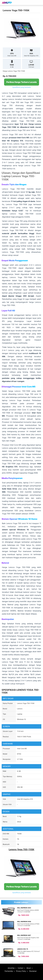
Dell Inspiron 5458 (24, 921)
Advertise (11, 968)
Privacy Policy (21, 971)
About (28, 968)
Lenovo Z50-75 (22, 949)
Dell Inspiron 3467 (24, 935)
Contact (20, 968)
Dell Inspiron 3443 (24, 908)
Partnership (9, 971)
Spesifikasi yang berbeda (21, 87)
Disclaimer (33, 971)
